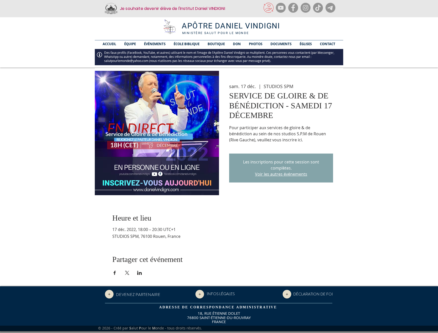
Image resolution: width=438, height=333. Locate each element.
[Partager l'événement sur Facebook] (114, 273)
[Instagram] (306, 8)
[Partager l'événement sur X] (127, 273)
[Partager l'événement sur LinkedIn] (139, 273)
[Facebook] (293, 8)
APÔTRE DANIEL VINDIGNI (231, 26)
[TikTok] (318, 8)
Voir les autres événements (281, 174)
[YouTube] (281, 8)
